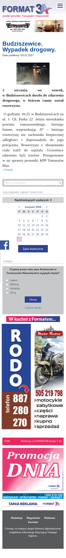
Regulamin (33, 517)
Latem (13, 280)
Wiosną (14, 284)
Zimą (13, 292)
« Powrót (7, 169)
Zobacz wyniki (33, 307)
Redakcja (17, 517)
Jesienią (15, 288)
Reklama (49, 517)
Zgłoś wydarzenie (33, 249)
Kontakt (33, 522)
